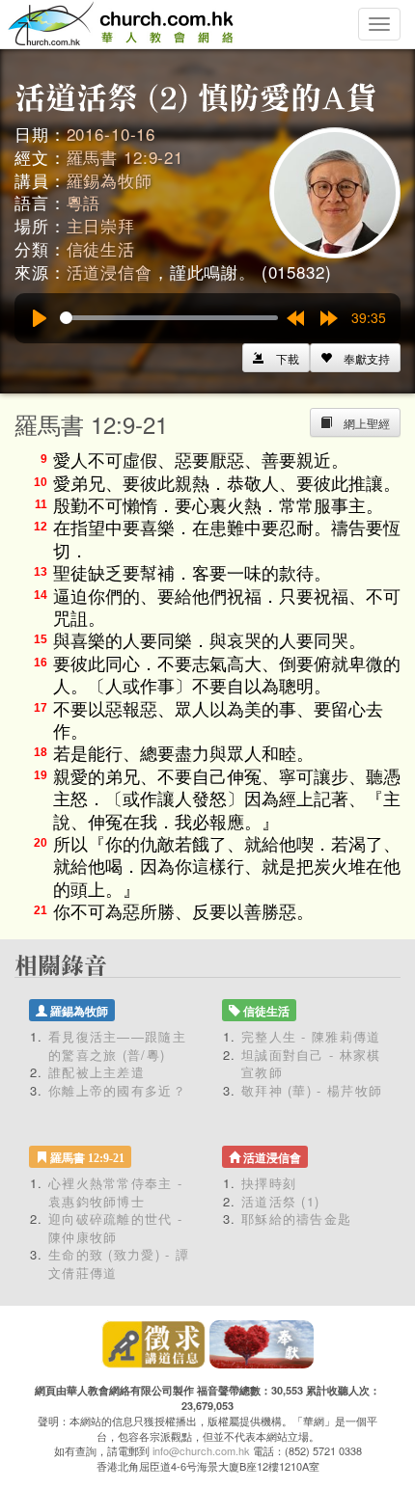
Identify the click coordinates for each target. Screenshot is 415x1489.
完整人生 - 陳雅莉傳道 (311, 1036)
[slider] (169, 318)
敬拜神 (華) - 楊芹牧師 (311, 1090)
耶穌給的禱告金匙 (296, 1218)
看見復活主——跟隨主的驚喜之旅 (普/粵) (117, 1045)
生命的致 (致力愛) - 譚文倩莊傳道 (118, 1263)
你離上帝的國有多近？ (117, 1090)
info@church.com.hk (201, 1450)
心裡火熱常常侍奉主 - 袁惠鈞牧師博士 (115, 1192)
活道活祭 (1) (280, 1201)
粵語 (84, 202)
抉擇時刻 (268, 1183)
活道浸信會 (109, 271)
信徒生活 (101, 248)
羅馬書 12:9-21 (125, 157)
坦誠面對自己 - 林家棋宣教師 (311, 1063)
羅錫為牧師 (109, 180)
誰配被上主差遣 (96, 1072)
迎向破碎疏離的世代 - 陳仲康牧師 (115, 1227)
